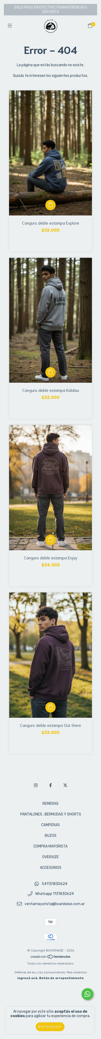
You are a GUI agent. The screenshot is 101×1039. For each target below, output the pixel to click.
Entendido (50, 1027)
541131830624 (54, 884)
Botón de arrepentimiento (61, 978)
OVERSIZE (50, 857)
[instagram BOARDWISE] (36, 785)
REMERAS (50, 803)
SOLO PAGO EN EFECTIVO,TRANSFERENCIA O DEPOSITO (50, 9)
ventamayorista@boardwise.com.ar (55, 904)
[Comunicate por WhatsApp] (87, 994)
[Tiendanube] (50, 958)
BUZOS (50, 835)
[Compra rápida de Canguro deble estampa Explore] (50, 205)
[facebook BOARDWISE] (50, 785)
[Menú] (11, 26)
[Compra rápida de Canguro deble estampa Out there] (50, 707)
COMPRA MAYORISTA (50, 846)
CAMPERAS (50, 825)
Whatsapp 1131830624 (54, 894)
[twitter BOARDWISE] (65, 785)
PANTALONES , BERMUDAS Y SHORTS (50, 814)
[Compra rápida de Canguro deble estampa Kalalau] (50, 372)
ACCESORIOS (50, 867)
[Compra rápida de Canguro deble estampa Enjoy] (50, 540)
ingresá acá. (27, 978)
